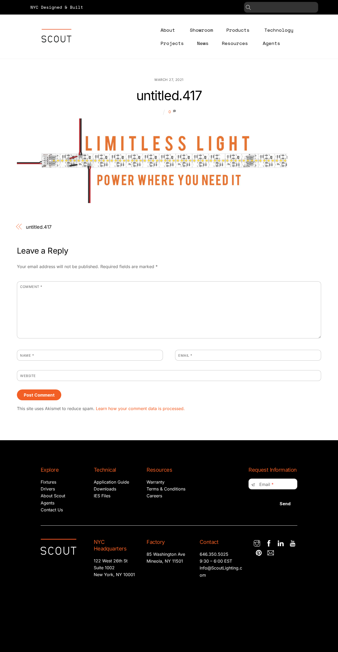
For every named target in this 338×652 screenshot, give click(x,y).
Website (28, 376)
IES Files (102, 495)
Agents (271, 43)
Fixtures (48, 482)
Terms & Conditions (166, 489)
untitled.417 (169, 95)
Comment (31, 287)
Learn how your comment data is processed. (140, 408)
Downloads (105, 489)
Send (285, 503)
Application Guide (111, 482)
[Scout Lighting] (56, 46)
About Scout (53, 495)
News (203, 43)
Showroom (201, 29)
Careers (154, 495)
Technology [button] (278, 29)
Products (238, 29)
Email (185, 355)
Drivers (48, 489)
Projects (172, 43)
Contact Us (52, 509)
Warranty (156, 482)
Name (27, 355)
